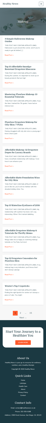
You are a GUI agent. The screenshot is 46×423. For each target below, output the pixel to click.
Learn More (23, 342)
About (23, 389)
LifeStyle (23, 383)
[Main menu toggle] (41, 4)
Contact (23, 395)
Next (23, 317)
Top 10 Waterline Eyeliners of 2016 (22, 205)
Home (23, 380)
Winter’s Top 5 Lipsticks (17, 286)
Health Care (23, 386)
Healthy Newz (10, 4)
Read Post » (9, 55)
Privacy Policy (23, 392)
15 (30, 313)
